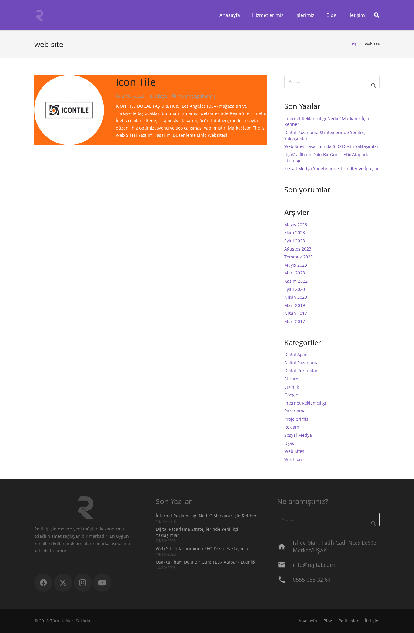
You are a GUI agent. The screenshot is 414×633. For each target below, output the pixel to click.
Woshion (293, 459)
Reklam (291, 427)
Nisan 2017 (295, 313)
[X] (63, 583)
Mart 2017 (294, 321)
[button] (376, 15)
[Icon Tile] (69, 110)
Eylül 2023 (294, 241)
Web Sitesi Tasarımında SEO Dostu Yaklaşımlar (331, 146)
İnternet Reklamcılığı (305, 403)
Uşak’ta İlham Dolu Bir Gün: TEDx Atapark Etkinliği (206, 562)
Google (291, 395)
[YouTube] (102, 583)
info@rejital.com (314, 564)
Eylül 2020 (294, 289)
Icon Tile (136, 82)
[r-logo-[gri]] (39, 15)
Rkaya (161, 96)
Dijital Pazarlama (301, 362)
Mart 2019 (294, 305)
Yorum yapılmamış (197, 96)
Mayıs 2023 (295, 265)
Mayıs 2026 (295, 224)
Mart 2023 (294, 273)
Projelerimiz (296, 419)
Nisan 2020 (295, 297)
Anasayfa (308, 621)
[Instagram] (83, 583)
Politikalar (349, 621)
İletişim (372, 621)
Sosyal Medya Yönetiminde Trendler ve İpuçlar (331, 168)
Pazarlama (294, 411)
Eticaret (292, 379)
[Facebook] (43, 583)
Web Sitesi (294, 451)
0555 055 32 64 (312, 579)
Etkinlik (291, 387)
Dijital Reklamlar (301, 370)
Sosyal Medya (298, 435)
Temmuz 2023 (298, 257)
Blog (327, 621)
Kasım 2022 (296, 281)
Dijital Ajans (296, 354)
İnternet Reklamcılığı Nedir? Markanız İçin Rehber (206, 516)
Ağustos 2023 (297, 249)
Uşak (289, 443)
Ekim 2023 (294, 232)
